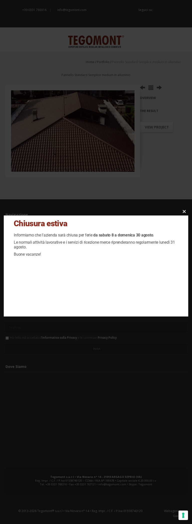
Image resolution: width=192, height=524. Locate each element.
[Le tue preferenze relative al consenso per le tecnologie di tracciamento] (183, 515)
